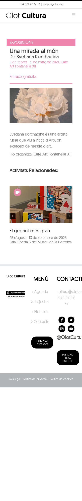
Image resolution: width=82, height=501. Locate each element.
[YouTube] (71, 328)
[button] (8, 12)
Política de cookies (61, 379)
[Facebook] (62, 320)
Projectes (41, 301)
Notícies (41, 311)
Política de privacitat (35, 379)
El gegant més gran (30, 231)
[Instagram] (62, 328)
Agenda (41, 291)
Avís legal (14, 379)
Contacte (41, 321)
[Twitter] (71, 320)
